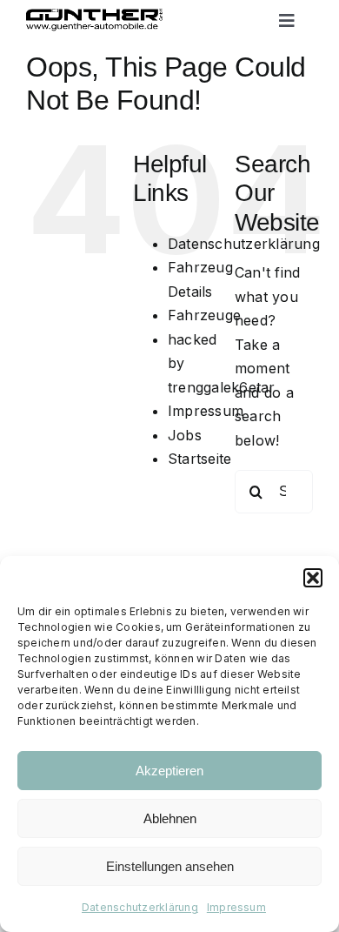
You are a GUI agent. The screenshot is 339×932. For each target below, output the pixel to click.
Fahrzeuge (204, 315)
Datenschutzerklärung (140, 907)
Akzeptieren (169, 770)
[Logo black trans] (94, 15)
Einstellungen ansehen (170, 866)
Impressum (236, 907)
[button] (313, 578)
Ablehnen (169, 818)
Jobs (185, 435)
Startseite (199, 458)
